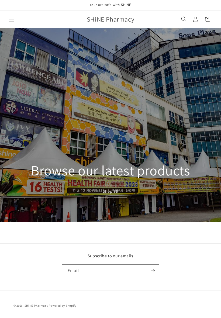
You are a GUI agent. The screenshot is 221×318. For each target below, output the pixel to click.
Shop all (110, 191)
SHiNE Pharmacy (36, 305)
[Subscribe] (153, 270)
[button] (11, 19)
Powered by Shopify (63, 305)
